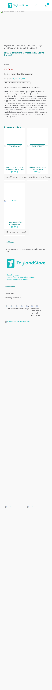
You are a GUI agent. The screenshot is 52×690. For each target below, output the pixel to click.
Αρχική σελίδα (9, 46)
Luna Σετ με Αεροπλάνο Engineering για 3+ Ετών (15, 168)
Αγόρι (40, 46)
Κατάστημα (21, 46)
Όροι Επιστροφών (13, 275)
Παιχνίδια (31, 46)
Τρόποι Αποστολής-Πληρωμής (18, 279)
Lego (13, 74)
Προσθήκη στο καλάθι (16, 232)
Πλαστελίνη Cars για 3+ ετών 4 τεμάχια (37, 168)
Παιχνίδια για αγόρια (24, 74)
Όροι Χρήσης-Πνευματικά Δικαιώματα (21, 277)
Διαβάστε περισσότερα (17, 177)
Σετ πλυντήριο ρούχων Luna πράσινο (14, 223)
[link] (26, 411)
